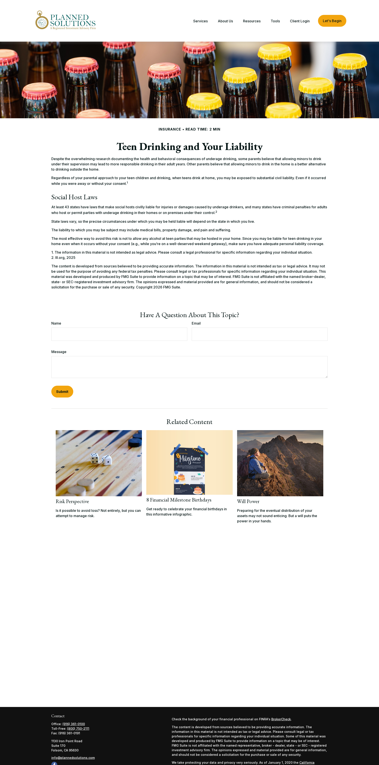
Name (56, 323)
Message (58, 352)
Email (196, 323)
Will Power (248, 501)
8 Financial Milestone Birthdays (178, 499)
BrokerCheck (281, 719)
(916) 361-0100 (74, 724)
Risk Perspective (72, 501)
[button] (200, 21)
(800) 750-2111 (78, 728)
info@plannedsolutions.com (73, 758)
